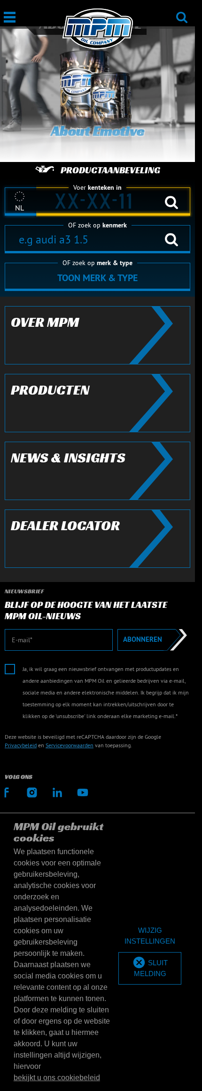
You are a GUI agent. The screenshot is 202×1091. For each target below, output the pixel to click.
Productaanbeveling (110, 170)
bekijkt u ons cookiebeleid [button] (57, 1078)
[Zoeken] (181, 11)
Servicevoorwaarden (69, 745)
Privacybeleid (21, 745)
